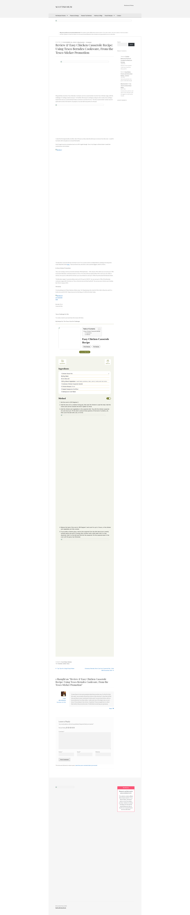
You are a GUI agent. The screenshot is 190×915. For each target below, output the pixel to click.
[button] (108, 373)
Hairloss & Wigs (98, 15)
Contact (119, 15)
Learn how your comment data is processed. (86, 765)
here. (68, 264)
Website (97, 752)
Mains (65, 661)
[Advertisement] (125, 123)
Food (62, 661)
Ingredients (89, 332)
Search (119, 42)
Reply (110, 708)
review (64, 663)
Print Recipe (86, 346)
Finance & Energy (74, 15)
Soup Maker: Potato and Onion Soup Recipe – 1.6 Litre (126, 73)
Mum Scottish (81, 42)
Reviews (70, 661)
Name (60, 752)
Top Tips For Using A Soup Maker (65, 668)
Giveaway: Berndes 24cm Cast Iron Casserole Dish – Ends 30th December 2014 (99, 669)
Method (88, 334)
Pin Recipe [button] (96, 346)
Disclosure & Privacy (129, 5)
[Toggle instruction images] (108, 398)
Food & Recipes (109, 15)
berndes (60, 663)
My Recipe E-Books (61, 15)
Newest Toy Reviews (86, 15)
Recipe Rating (62, 727)
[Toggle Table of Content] (98, 329)
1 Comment (89, 42)
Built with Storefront (61, 907)
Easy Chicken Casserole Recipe (92, 331)
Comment (61, 731)
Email (79, 752)
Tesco (67, 663)
